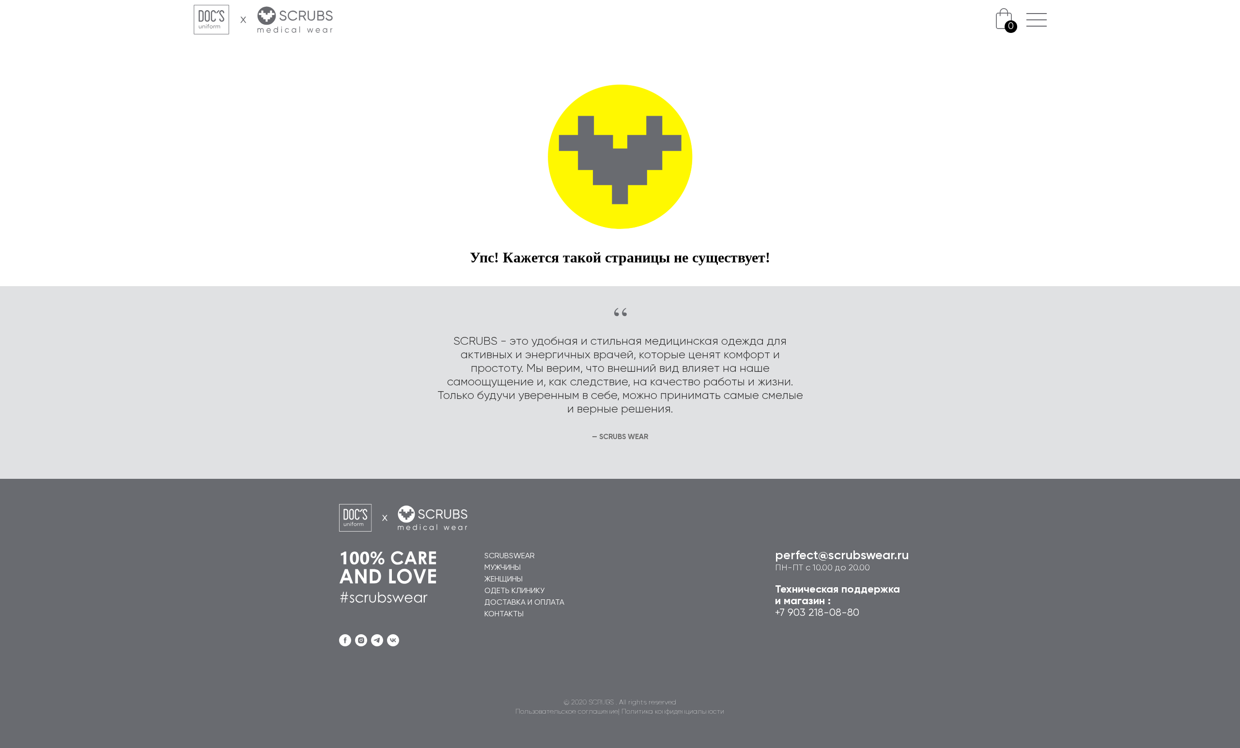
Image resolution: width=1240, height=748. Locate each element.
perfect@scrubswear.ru (842, 556)
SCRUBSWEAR (509, 556)
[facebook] (345, 640)
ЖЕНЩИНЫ (503, 579)
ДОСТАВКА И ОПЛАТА (524, 603)
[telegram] (377, 640)
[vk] (393, 640)
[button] (1036, 20)
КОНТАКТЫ (504, 614)
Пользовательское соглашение (566, 711)
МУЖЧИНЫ (502, 568)
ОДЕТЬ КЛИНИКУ (514, 591)
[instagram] (361, 640)
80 (853, 613)
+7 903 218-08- (811, 613)
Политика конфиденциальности (672, 711)
